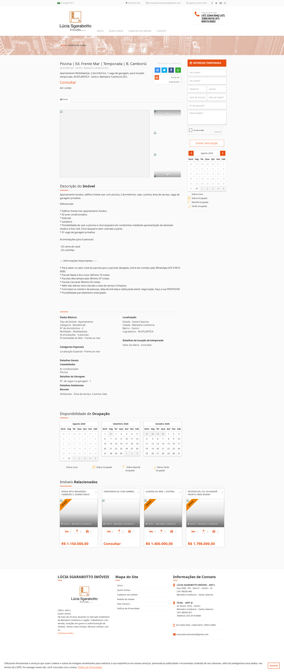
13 (85, 443)
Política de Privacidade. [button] (90, 667)
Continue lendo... (66, 633)
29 (79, 433)
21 (90, 448)
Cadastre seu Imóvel (127, 594)
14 (90, 443)
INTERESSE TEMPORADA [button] (206, 63)
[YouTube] (220, 3)
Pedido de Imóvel (125, 599)
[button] (167, 113)
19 (79, 448)
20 (85, 448)
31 (90, 433)
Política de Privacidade (128, 608)
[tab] (207, 63)
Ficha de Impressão (174, 79)
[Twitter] (216, 3)
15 (95, 443)
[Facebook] (212, 3)
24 (69, 453)
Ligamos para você (197, 2)
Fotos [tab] (65, 99)
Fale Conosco (123, 603)
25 (74, 453)
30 (85, 433)
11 (74, 443)
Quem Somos (123, 590)
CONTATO (161, 30)
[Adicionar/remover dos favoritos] (96, 492)
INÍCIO (100, 30)
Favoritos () (134, 2)
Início (120, 585)
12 (79, 443)
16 (63, 448)
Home (63, 45)
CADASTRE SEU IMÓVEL (139, 30)
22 (95, 448)
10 (69, 443)
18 (74, 448)
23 (63, 453)
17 (69, 448)
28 (74, 433)
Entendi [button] (274, 665)
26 (63, 433)
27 (69, 433)
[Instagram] (225, 3)
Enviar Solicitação (207, 143)
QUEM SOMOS (116, 30)
